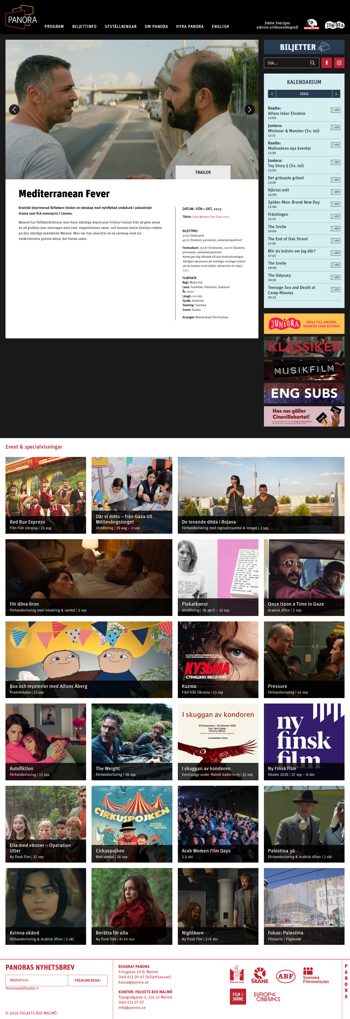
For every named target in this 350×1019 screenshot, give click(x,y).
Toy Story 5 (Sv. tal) (286, 165)
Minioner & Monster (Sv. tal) (293, 130)
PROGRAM (54, 26)
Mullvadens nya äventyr (289, 148)
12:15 (272, 135)
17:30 (272, 243)
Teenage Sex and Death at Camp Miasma (291, 290)
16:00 (272, 231)
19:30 (272, 280)
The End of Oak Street (288, 238)
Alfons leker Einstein (286, 113)
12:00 (272, 118)
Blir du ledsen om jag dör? (292, 250)
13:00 (272, 170)
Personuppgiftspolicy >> (22, 988)
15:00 (272, 207)
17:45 (272, 256)
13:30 (272, 182)
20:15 (272, 297)
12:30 (272, 153)
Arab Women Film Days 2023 (210, 217)
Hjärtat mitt (278, 189)
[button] (14, 109)
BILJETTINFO (84, 26)
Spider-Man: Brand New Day (294, 202)
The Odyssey (279, 275)
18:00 (272, 268)
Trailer (203, 172)
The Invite (277, 226)
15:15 (272, 219)
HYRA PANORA (190, 26)
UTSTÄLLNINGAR (121, 26)
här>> (185, 270)
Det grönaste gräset (286, 177)
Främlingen (278, 214)
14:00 (272, 195)
